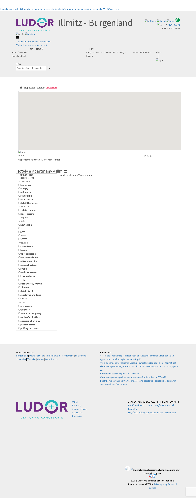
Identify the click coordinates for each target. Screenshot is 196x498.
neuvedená (26, 224)
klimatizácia (26, 246)
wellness (25, 309)
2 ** (22, 228)
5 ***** (23, 239)
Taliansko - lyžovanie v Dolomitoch (33, 41)
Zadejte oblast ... (20, 55)
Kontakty (76, 405)
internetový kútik (29, 257)
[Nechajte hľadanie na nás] (177, 21)
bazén (23, 250)
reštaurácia (26, 305)
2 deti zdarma (27, 213)
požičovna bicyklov (30, 320)
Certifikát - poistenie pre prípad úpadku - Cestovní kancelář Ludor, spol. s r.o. (137, 355)
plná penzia (26, 195)
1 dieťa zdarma (28, 210)
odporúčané (78, 175)
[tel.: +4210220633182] (30, 34)
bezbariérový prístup (31, 283)
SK (77, 412)
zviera (23, 298)
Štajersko (21, 359)
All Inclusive (26, 199)
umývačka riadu (28, 265)
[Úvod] (21, 87)
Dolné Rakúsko (36, 355)
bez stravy (25, 184)
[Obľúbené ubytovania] (151, 21)
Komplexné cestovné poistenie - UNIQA (119, 373)
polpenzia (25, 192)
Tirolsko (31, 359)
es (76, 416)
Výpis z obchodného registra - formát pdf (120, 359)
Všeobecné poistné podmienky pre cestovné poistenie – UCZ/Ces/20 (133, 377)
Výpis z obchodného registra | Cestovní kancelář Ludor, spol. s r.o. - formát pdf (138, 362)
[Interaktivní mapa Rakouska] (171, 21)
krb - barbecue (27, 276)
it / (73, 416)
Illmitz (40, 87)
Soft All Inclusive (29, 202)
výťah (23, 279)
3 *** (22, 231)
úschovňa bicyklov (30, 317)
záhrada (24, 287)
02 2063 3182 (173, 24)
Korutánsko (68, 355)
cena (87, 175)
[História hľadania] (162, 21)
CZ (73, 412)
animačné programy (30, 313)
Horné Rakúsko (52, 355)
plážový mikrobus (29, 328)
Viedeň (40, 359)
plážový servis (27, 324)
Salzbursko (80, 355)
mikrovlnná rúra (28, 261)
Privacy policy (160, 484)
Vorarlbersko (51, 359)
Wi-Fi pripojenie (28, 253)
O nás (75, 401)
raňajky (24, 188)
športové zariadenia (30, 294)
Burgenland (29, 87)
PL (81, 412)
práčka (23, 268)
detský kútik (26, 291)
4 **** (23, 235)
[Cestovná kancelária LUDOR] (35, 30)
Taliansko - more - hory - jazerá (31, 45)
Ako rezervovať (79, 408)
